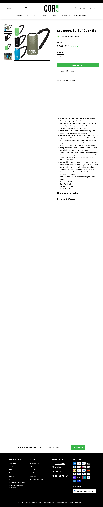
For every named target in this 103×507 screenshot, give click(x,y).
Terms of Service (75, 503)
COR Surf (23, 303)
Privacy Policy (37, 503)
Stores (11, 476)
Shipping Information (68, 193)
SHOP (45, 16)
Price (59, 42)
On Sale (33, 473)
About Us (12, 464)
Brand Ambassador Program (16, 486)
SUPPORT (66, 16)
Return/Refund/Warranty (19, 482)
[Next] (8, 62)
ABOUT (55, 16)
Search (33, 476)
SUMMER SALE (80, 16)
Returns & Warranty (67, 199)
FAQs (11, 470)
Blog (10, 479)
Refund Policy (49, 503)
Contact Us (13, 467)
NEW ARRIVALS (32, 16)
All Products (26, 347)
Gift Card (34, 470)
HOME (19, 16)
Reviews (12, 473)
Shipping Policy (61, 503)
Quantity (61, 52)
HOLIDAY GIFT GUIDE (37, 479)
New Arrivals (35, 464)
